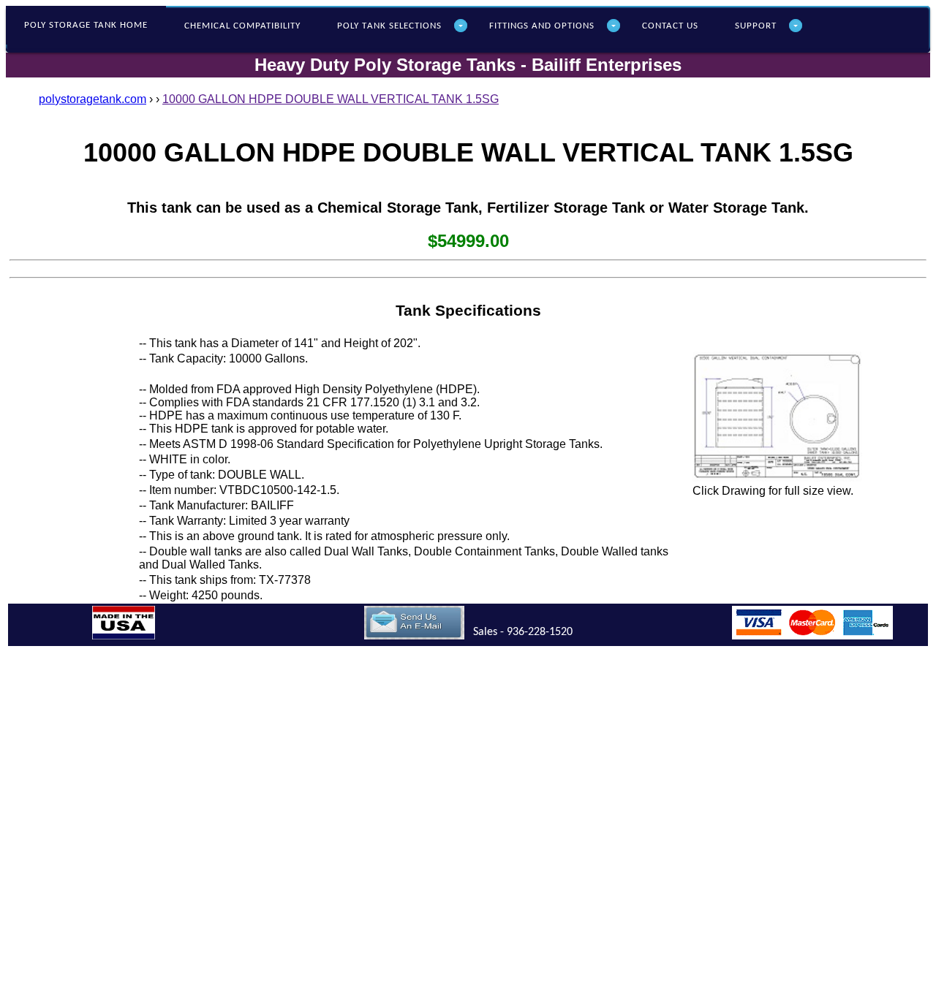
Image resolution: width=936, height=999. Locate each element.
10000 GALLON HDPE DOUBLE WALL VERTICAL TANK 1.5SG (330, 99)
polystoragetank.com (92, 99)
